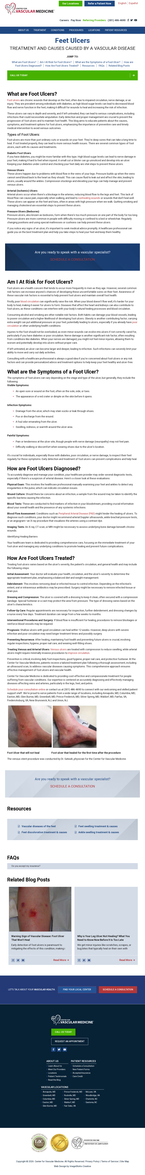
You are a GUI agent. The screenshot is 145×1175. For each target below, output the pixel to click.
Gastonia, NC (91, 1102)
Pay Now (76, 20)
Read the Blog (54, 1080)
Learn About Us (55, 1066)
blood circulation (30, 301)
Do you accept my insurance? (25, 866)
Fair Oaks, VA (70, 1106)
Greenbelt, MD (49, 1095)
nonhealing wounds (89, 197)
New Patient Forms (81, 1069)
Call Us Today (18, 75)
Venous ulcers (58, 649)
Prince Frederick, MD (73, 1092)
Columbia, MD (49, 1099)
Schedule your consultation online (26, 689)
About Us (23, 30)
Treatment (40, 30)
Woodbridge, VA (93, 1095)
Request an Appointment (70, 1041)
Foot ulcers (13, 100)
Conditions (57, 30)
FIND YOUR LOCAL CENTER (77, 989)
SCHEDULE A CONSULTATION (72, 259)
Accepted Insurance (81, 1073)
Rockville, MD (70, 1095)
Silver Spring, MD (71, 1099)
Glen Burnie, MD (50, 1106)
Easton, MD (48, 1102)
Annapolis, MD (49, 1092)
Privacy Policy (92, 1161)
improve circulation (78, 652)
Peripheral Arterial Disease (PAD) (77, 513)
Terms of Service (109, 1161)
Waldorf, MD (69, 1102)
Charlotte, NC (91, 1099)
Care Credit (78, 1076)
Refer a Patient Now (99, 3)
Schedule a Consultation (118, 989)
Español (133, 3)
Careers (64, 20)
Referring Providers (94, 20)
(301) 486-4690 (117, 20)
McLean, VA (91, 1092)
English (122, 3)
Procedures (76, 30)
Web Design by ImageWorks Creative (72, 1166)
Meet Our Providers (56, 1069)
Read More (59, 960)
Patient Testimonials (57, 1076)
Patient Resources (116, 30)
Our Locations (70, 3)
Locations (94, 30)
